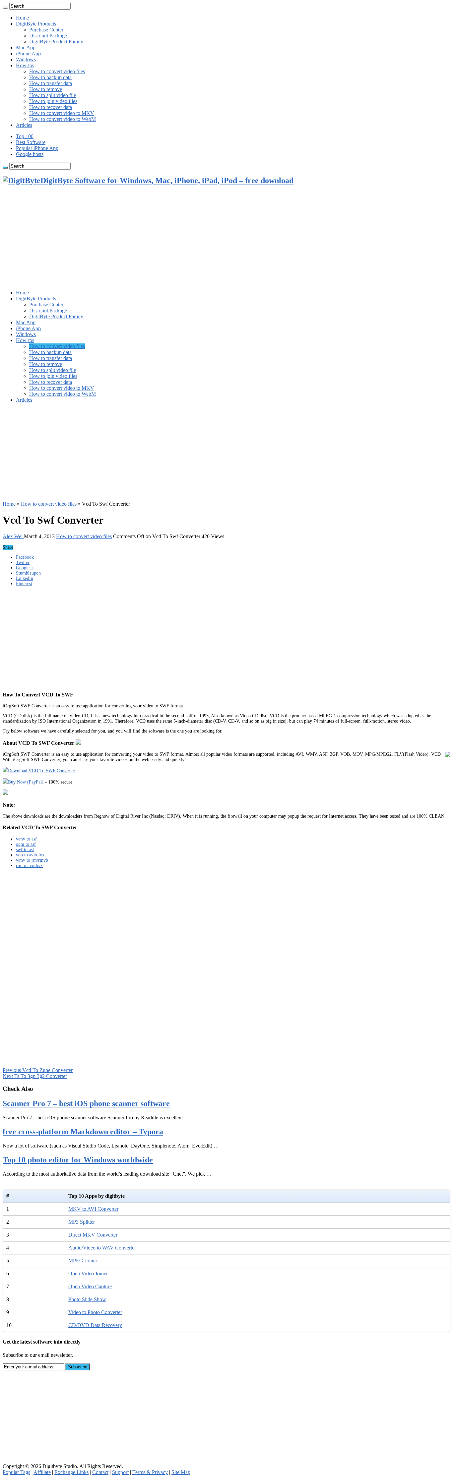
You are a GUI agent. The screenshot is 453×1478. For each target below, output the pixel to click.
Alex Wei (13, 536)
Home (22, 18)
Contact (100, 1472)
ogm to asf (26, 844)
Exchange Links (71, 1472)
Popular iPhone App (37, 148)
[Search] (5, 8)
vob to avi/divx (30, 854)
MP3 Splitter (81, 1222)
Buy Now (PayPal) (25, 782)
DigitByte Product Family (56, 41)
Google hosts (29, 154)
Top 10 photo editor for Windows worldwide (78, 1159)
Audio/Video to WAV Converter (102, 1247)
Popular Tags (16, 1472)
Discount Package (48, 35)
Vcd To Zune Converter (38, 1070)
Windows (26, 59)
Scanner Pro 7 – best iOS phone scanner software (86, 1103)
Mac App (25, 47)
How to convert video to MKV (61, 113)
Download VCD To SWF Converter (41, 770)
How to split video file (52, 95)
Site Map (180, 1472)
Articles (24, 125)
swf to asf (25, 849)
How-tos (25, 65)
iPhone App (28, 53)
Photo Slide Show (87, 1299)
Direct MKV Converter (92, 1235)
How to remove (45, 89)
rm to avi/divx (29, 865)
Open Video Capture (90, 1286)
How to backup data (50, 77)
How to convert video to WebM (62, 119)
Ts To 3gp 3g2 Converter (35, 1076)
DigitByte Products (36, 23)
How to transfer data (50, 83)
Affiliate (42, 1472)
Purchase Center (46, 29)
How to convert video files (57, 71)
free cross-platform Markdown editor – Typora (83, 1131)
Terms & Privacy (150, 1472)
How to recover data (50, 107)
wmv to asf (26, 839)
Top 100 (24, 136)
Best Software (30, 142)
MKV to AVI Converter (93, 1209)
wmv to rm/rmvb (32, 860)
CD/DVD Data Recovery (95, 1325)
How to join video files (53, 101)
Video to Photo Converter (95, 1312)
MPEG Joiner (82, 1260)
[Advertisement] (226, 238)
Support (120, 1472)
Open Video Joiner (88, 1273)
